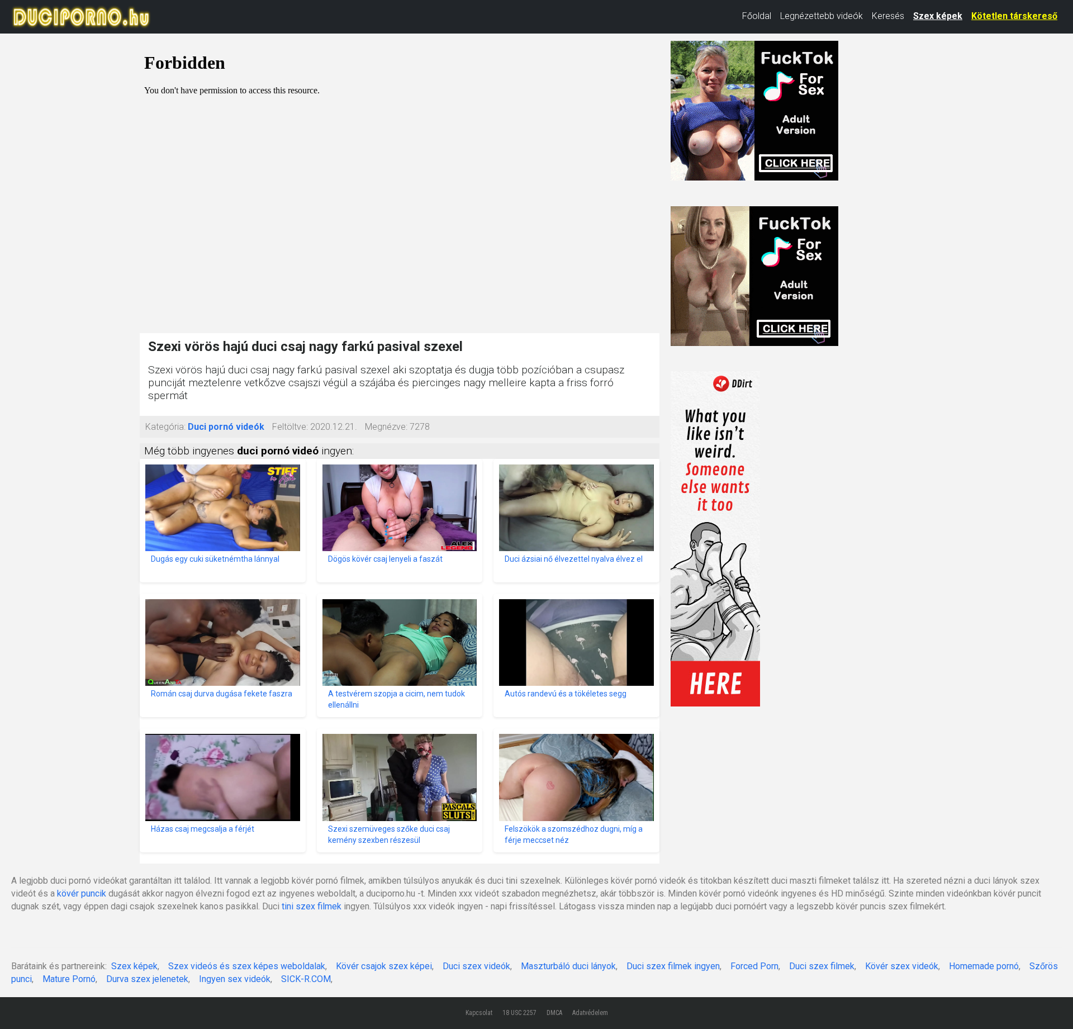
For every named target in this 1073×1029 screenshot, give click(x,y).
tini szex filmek (311, 906)
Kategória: (165, 426)
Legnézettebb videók (821, 16)
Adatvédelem (590, 1013)
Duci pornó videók (226, 426)
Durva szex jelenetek (147, 979)
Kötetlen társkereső (1014, 16)
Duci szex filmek (821, 966)
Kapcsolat (479, 1013)
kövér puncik (81, 893)
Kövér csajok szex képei (384, 966)
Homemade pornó (984, 966)
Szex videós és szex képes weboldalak (246, 966)
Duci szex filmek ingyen (673, 966)
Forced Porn (754, 966)
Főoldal (756, 16)
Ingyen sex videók (234, 979)
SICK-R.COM (306, 979)
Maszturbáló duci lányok (568, 966)
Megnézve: (386, 426)
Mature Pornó (69, 979)
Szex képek (937, 16)
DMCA (554, 1013)
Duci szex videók (476, 966)
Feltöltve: (290, 426)
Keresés (888, 16)
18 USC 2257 (519, 1013)
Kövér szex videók (901, 966)
